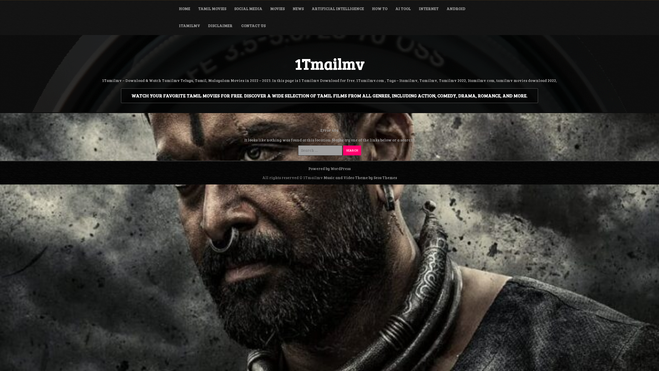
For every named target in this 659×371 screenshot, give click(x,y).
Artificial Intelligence (338, 8)
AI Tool (403, 8)
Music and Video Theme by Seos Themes (360, 177)
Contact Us (253, 25)
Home (184, 8)
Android (456, 8)
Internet (429, 8)
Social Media (248, 8)
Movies (277, 8)
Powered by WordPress (329, 168)
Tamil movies (212, 8)
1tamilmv (189, 25)
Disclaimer (220, 25)
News (298, 8)
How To (379, 8)
